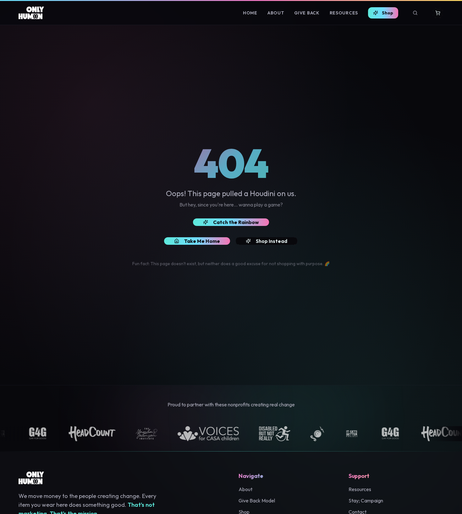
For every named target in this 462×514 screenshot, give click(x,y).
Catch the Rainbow (236, 222)
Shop (387, 13)
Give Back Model (257, 500)
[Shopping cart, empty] (437, 13)
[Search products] (415, 13)
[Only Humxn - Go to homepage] (31, 13)
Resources (344, 13)
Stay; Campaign (366, 500)
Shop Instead (271, 241)
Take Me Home (202, 241)
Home (250, 13)
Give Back (306, 13)
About (275, 13)
